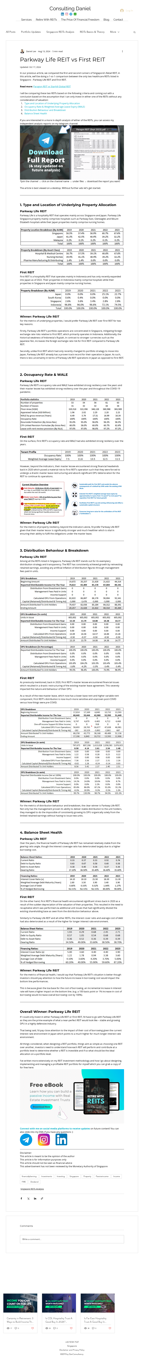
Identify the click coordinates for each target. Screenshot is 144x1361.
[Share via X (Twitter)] (28, 1198)
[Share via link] (42, 1198)
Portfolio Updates (31, 31)
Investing (61, 1176)
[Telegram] (70, 14)
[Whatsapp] (75, 14)
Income (116, 1176)
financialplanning (29, 1176)
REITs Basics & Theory (92, 31)
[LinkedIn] (62, 14)
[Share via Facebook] (21, 1198)
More (113, 31)
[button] (134, 32)
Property (87, 1176)
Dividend (34, 1182)
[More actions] (122, 51)
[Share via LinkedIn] (35, 1198)
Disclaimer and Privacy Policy (71, 1350)
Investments (46, 1176)
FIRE (24, 1182)
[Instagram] (66, 14)
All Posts (10, 31)
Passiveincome (102, 1176)
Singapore (74, 1176)
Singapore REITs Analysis (60, 31)
